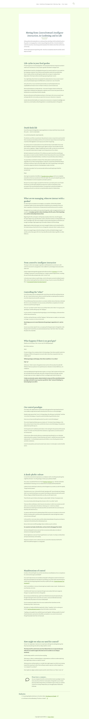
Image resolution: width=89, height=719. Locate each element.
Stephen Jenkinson (47, 481)
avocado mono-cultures (47, 176)
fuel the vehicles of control (34, 609)
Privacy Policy (51, 716)
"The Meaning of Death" (51, 696)
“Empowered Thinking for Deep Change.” (36, 281)
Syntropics (54, 271)
